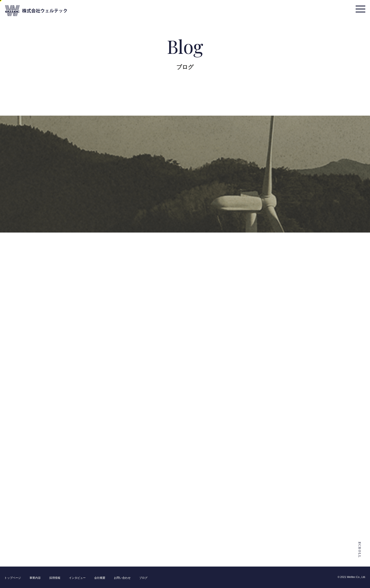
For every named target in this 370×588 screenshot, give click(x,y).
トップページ (12, 577)
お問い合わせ (122, 577)
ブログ (143, 577)
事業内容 (35, 577)
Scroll (360, 550)
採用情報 (54, 577)
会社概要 (99, 577)
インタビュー (77, 577)
